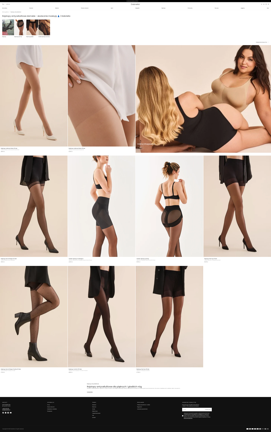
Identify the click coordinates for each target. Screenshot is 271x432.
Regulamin (139, 406)
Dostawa (94, 404)
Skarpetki (137, 8)
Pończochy (190, 8)
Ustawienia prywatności (142, 409)
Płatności (94, 406)
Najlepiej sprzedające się (261, 42)
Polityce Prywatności (188, 418)
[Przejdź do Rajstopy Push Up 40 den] (169, 316)
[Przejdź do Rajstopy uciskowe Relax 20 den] (34, 96)
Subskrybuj (208, 409)
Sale (268, 8)
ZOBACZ (141, 147)
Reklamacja (95, 411)
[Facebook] (8, 413)
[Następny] (269, 27)
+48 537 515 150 (5, 408)
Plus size (216, 8)
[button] (261, 4)
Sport (112, 8)
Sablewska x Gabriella (52, 409)
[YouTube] (11, 413)
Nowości (31, 8)
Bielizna (57, 8)
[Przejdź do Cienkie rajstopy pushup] (169, 206)
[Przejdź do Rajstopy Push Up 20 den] (237, 206)
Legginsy (243, 8)
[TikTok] (3, 413)
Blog (3, 4)
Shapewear (49, 411)
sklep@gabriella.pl (6, 409)
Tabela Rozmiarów (96, 413)
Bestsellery (4, 8)
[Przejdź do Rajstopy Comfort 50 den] (101, 316)
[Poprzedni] (2, 27)
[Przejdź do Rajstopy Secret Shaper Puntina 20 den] (34, 316)
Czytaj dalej (89, 392)
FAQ (93, 415)
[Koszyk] (268, 4)
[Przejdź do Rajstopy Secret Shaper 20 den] (34, 206)
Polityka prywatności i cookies (143, 404)
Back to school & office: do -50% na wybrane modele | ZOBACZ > (135, 1)
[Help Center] (266, 4)
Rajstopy (163, 8)
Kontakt (93, 417)
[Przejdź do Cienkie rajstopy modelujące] (101, 206)
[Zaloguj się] (264, 4)
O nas (48, 404)
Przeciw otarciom (84, 8)
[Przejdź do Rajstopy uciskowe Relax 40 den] (101, 96)
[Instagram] (5, 413)
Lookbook (8, 4)
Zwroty (93, 409)
